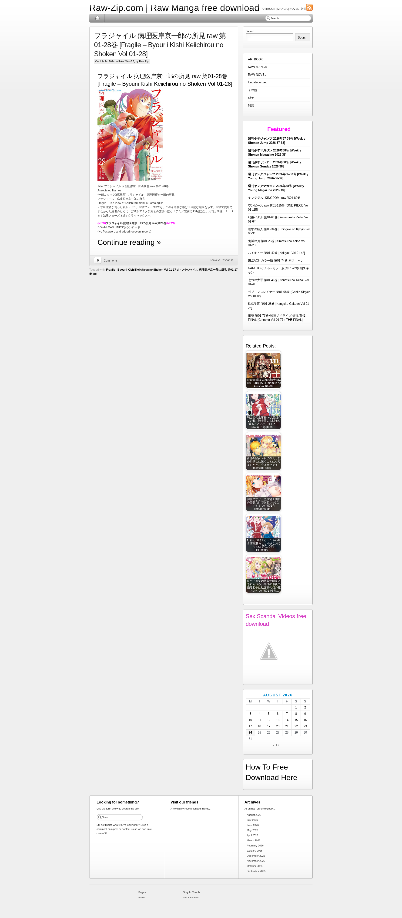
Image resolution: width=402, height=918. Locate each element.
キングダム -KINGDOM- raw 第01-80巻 (274, 198)
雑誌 (251, 105)
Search (250, 31)
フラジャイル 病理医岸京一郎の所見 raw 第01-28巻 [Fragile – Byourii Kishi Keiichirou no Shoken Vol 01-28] (160, 45)
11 (259, 720)
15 (296, 720)
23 (305, 726)
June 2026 (253, 825)
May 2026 (252, 830)
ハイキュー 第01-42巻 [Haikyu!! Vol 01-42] (276, 253)
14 (286, 720)
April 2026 (252, 835)
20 (277, 726)
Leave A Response (222, 260)
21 (286, 726)
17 (250, 726)
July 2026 (252, 820)
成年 (251, 97)
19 (268, 726)
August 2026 (254, 814)
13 (277, 720)
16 (305, 720)
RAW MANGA (126, 61)
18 (259, 726)
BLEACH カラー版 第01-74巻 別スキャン (276, 260)
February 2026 (255, 845)
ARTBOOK (255, 59)
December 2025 (256, 855)
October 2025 (254, 866)
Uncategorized (257, 82)
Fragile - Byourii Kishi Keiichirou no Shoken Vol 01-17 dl (142, 269)
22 (296, 726)
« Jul (276, 745)
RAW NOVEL (257, 74)
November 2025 (256, 860)
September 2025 (256, 871)
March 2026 (253, 840)
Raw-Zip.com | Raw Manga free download (174, 8)
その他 (252, 90)
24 (250, 732)
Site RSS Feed (191, 897)
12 (268, 720)
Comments (110, 260)
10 (250, 720)
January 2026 (254, 850)
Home (97, 18)
